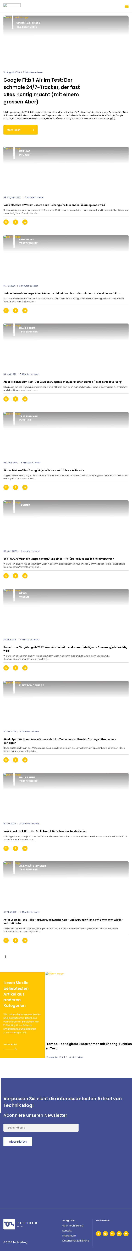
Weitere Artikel (10, 1044)
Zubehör (25, 420)
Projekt (25, 154)
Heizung (24, 151)
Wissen (24, 597)
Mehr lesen (13, 130)
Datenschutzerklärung (75, 1240)
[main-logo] (12, 6)
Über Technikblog (72, 1225)
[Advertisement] (29, 1173)
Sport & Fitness (28, 23)
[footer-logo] (20, 1224)
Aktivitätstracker (32, 866)
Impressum (69, 1235)
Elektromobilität (31, 685)
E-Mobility (26, 239)
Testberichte (26, 27)
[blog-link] (66, 169)
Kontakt (67, 1230)
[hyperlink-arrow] (123, 222)
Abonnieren (18, 1141)
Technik (24, 505)
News (23, 593)
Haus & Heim (27, 328)
